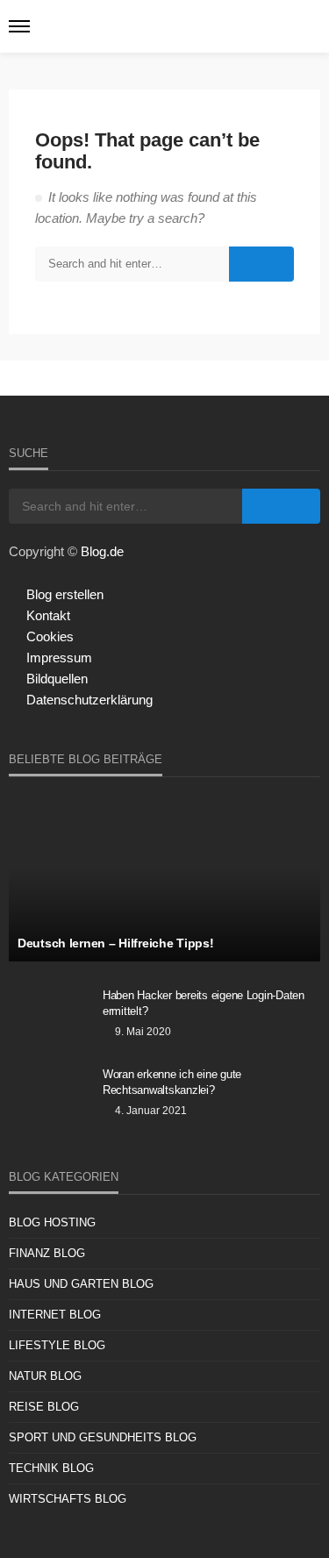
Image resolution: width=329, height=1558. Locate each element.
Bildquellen (57, 678)
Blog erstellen (65, 594)
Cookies (50, 636)
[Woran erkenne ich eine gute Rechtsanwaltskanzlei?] (49, 1097)
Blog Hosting (52, 1222)
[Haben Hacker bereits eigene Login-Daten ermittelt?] (49, 1018)
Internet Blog (55, 1314)
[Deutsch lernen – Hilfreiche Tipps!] (164, 878)
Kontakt (48, 615)
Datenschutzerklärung (89, 699)
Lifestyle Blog (57, 1345)
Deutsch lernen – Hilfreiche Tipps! (115, 943)
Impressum (59, 657)
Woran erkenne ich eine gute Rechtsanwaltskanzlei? (172, 1082)
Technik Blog (51, 1468)
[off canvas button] (19, 26)
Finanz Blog (47, 1253)
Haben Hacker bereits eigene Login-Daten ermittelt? (203, 1003)
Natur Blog (45, 1376)
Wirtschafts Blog (67, 1498)
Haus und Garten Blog (81, 1283)
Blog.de (102, 551)
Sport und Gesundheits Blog (103, 1437)
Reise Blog (44, 1406)
